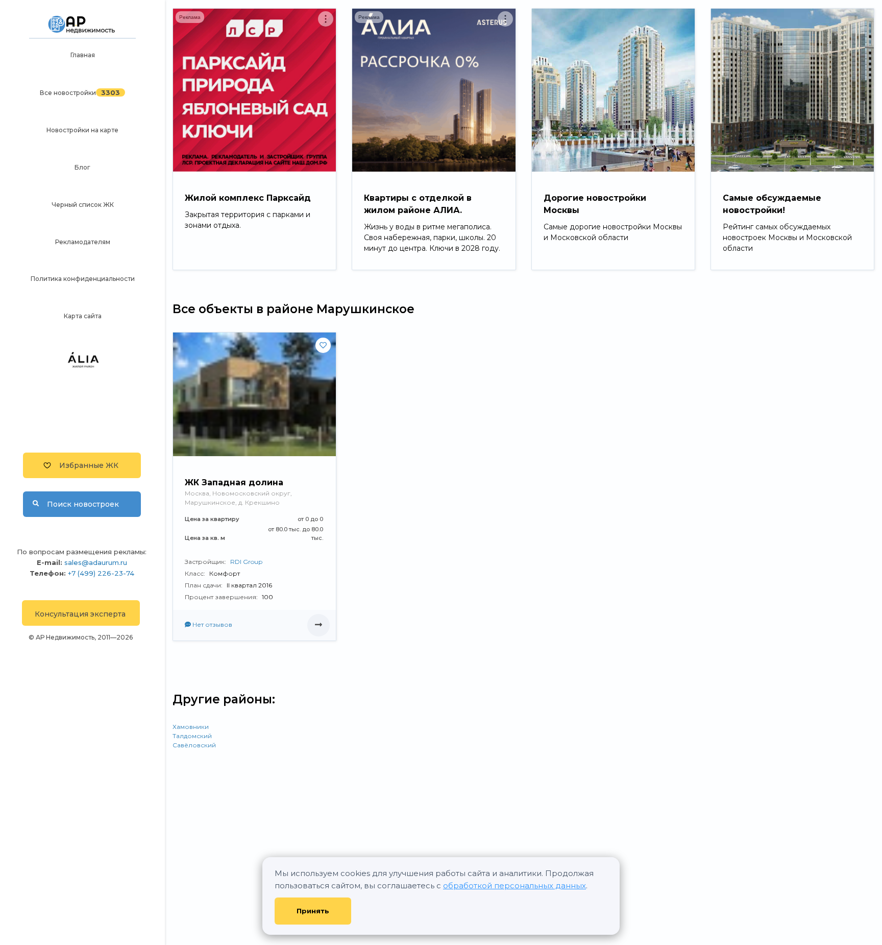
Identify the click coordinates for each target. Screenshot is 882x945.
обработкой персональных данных (514, 885)
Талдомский (192, 736)
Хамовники (191, 726)
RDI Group (246, 561)
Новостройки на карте (82, 130)
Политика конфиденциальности (83, 278)
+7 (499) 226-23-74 (101, 573)
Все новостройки (68, 93)
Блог (82, 167)
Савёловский (194, 745)
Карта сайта (83, 316)
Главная (82, 55)
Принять (313, 911)
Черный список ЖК (83, 204)
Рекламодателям (82, 242)
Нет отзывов (211, 624)
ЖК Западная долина (234, 482)
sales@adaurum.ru (95, 562)
